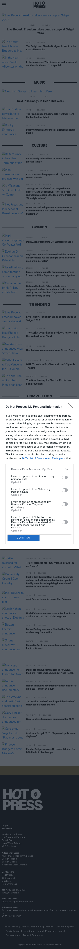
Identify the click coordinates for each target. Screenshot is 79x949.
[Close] (71, 406)
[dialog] (39, 474)
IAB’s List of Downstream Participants (44, 458)
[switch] (65, 477)
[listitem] (39, 469)
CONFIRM (23, 537)
